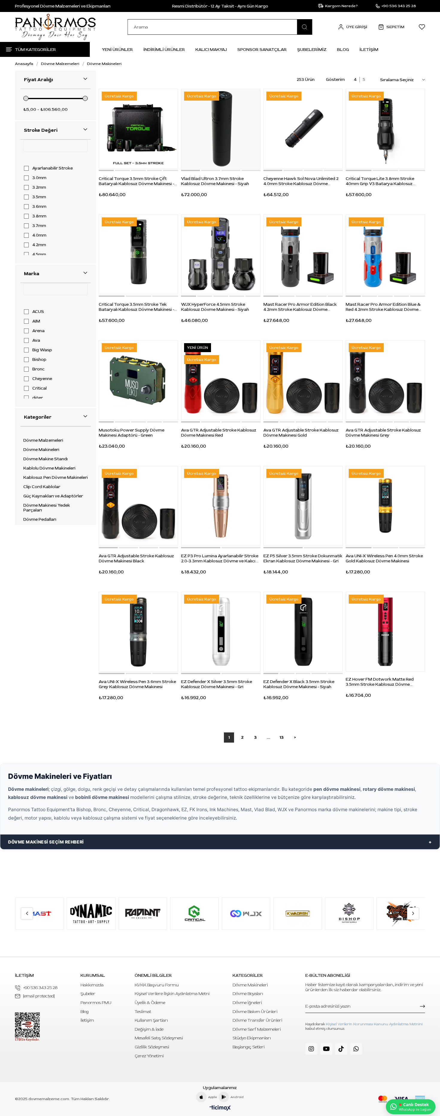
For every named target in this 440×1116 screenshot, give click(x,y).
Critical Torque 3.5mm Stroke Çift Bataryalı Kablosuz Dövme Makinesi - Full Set (136, 181)
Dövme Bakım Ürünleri (255, 1011)
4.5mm (39, 254)
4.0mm (39, 235)
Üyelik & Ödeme (150, 1002)
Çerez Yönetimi (149, 1056)
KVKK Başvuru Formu (157, 985)
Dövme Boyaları (248, 993)
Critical (39, 388)
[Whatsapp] (356, 1049)
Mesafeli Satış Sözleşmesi (159, 1038)
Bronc (38, 369)
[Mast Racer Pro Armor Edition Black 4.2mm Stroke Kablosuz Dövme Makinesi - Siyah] (303, 254)
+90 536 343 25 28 (40, 987)
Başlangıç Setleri (249, 1047)
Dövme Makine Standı (45, 459)
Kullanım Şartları (151, 1020)
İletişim (87, 1020)
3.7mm (39, 225)
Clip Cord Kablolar (41, 486)
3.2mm (39, 187)
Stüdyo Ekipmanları (252, 1038)
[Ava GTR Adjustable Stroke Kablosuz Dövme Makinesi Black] (138, 506)
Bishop (39, 359)
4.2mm (39, 245)
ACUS (38, 311)
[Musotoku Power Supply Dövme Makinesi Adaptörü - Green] (138, 380)
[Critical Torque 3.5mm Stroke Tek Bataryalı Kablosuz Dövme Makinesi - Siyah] (138, 254)
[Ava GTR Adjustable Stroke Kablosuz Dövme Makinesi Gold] (303, 380)
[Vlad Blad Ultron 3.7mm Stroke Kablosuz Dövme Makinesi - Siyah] (220, 129)
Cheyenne (42, 378)
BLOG (343, 49)
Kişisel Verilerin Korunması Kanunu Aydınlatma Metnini (374, 1024)
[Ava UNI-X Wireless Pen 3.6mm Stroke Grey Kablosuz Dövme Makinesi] (138, 632)
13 (282, 737)
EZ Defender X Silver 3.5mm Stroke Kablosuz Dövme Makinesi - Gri (216, 684)
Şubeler (88, 993)
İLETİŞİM (368, 49)
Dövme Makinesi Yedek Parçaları (46, 508)
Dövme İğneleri (247, 1002)
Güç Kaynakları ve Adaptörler (53, 496)
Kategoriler (37, 417)
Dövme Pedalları (39, 519)
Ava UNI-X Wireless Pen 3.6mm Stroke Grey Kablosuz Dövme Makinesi (137, 684)
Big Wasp (42, 350)
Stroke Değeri (40, 130)
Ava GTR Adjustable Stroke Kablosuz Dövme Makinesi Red (219, 433)
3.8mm (39, 216)
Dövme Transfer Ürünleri (257, 1020)
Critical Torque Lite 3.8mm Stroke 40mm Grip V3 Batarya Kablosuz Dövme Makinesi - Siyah (380, 181)
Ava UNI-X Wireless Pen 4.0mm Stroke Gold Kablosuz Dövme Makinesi (384, 558)
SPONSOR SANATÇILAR (262, 49)
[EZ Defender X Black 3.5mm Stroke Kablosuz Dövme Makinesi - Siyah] (303, 632)
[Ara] (304, 26)
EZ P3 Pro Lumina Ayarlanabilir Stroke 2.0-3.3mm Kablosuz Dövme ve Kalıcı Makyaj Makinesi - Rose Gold (219, 558)
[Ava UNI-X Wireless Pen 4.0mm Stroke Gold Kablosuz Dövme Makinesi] (385, 506)
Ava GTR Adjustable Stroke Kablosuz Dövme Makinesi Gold (301, 433)
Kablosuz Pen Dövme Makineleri (55, 477)
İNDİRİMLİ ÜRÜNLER (164, 49)
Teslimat (143, 1011)
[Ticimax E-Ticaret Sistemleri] (220, 1108)
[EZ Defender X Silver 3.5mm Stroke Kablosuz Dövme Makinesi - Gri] (220, 632)
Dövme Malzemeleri (43, 440)
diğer (37, 398)
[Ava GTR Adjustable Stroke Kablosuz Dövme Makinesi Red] (220, 380)
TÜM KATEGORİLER (35, 49)
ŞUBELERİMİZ (312, 49)
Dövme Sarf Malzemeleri (257, 1029)
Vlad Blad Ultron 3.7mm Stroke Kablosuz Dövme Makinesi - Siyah (215, 181)
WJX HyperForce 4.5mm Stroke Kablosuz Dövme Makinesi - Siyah (215, 307)
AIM (36, 321)
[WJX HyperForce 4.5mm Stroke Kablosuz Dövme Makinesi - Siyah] (220, 254)
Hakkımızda (92, 985)
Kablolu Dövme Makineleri (49, 468)
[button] (106, 170)
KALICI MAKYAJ (211, 49)
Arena (38, 330)
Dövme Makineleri (41, 449)
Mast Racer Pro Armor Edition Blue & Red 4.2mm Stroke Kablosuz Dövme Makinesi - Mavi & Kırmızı (383, 307)
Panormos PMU (96, 1002)
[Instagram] (311, 1049)
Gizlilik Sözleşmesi (152, 1047)
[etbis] (27, 1026)
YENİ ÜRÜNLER (117, 49)
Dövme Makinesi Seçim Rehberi (46, 841)
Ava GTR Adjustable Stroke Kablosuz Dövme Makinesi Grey (383, 433)
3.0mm (39, 177)
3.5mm (39, 197)
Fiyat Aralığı (38, 80)
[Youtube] (326, 1049)
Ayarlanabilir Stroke (52, 168)
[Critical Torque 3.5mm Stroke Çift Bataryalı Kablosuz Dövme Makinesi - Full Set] (138, 129)
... (268, 737)
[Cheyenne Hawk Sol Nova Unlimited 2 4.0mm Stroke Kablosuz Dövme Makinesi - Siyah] (303, 129)
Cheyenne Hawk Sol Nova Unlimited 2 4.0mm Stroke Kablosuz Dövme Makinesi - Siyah (301, 181)
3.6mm (39, 206)
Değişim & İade (149, 1029)
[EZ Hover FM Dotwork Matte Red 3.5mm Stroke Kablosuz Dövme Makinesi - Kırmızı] (385, 632)
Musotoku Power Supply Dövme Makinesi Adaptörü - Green (131, 433)
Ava (36, 340)
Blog (85, 1011)
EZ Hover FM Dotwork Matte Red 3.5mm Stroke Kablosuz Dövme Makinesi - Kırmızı (380, 682)
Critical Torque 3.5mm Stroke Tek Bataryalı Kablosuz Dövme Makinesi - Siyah (136, 307)
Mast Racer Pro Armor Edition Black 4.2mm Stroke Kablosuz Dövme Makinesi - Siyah (300, 307)
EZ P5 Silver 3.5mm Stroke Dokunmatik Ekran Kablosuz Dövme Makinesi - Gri (302, 558)
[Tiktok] (341, 1049)
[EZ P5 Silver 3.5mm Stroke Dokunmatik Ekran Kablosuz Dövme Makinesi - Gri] (303, 506)
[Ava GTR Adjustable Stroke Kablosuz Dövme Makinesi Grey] (385, 380)
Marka (31, 274)
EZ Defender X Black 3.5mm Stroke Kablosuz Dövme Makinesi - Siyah (298, 684)
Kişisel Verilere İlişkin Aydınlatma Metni (172, 993)
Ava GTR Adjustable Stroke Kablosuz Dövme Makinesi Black (136, 558)
